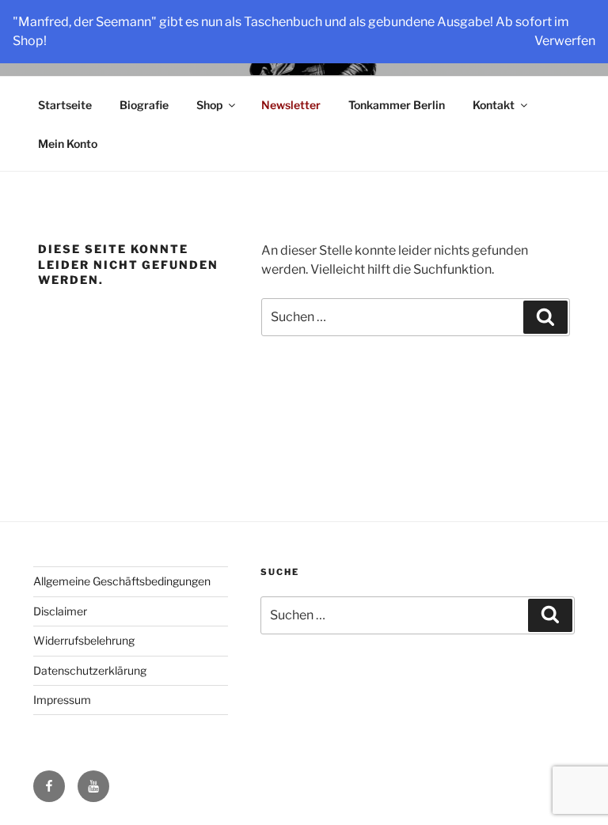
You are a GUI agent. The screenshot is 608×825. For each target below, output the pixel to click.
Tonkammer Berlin (396, 105)
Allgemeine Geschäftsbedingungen (122, 581)
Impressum (62, 699)
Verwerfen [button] (564, 40)
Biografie (144, 105)
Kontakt (494, 105)
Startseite (65, 105)
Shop (209, 105)
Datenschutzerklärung (89, 670)
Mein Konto (67, 143)
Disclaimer (60, 611)
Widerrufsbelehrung (84, 640)
